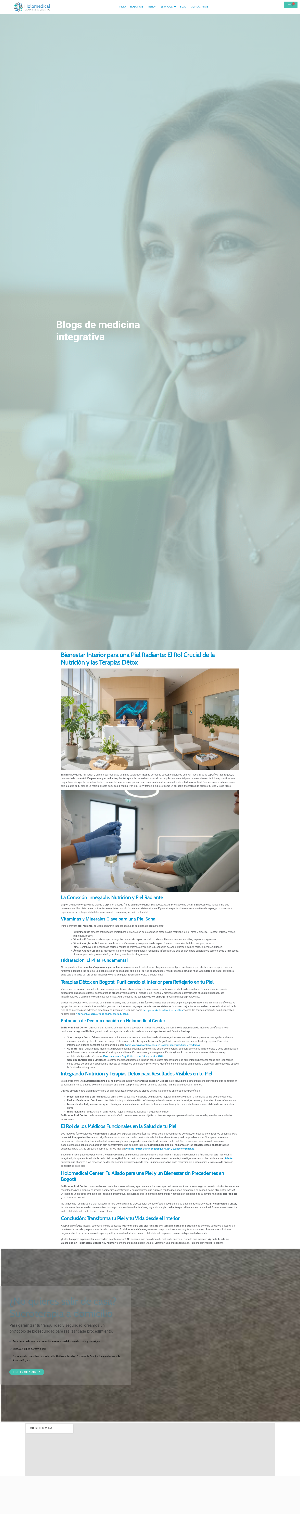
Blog (183, 6)
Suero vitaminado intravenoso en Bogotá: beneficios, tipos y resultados (162, 1044)
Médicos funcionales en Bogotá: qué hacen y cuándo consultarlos (159, 1148)
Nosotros (136, 6)
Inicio (122, 6)
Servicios (167, 6)
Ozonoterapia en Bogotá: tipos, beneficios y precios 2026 (133, 1056)
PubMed (229, 1158)
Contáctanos (199, 6)
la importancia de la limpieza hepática (163, 1010)
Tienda (152, 6)
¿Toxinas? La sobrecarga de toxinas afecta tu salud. (102, 1013)
